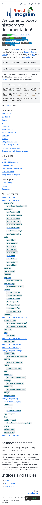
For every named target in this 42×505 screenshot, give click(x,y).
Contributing (7, 183)
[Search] (36, 4)
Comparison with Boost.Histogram (15, 151)
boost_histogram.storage (12, 350)
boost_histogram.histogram (13, 344)
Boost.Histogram (30, 52)
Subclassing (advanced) (11, 148)
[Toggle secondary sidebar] (39, 4)
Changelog (6, 189)
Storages (5, 126)
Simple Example (8, 159)
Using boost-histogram (11, 174)
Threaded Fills (7, 165)
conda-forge (27, 57)
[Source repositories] (21, 4)
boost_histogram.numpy (11, 347)
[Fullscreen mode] (28, 4)
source (17, 49)
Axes (3, 123)
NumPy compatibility (10, 145)
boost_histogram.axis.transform (14, 317)
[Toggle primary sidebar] (2, 4)
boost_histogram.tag (10, 398)
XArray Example (8, 171)
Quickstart (6, 117)
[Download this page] (25, 4)
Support (5, 186)
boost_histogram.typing (11, 402)
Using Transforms (9, 132)
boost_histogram (8, 197)
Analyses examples (9, 141)
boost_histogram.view (10, 435)
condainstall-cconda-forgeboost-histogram (21, 69)
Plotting (5, 138)
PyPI (33, 54)
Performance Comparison (12, 168)
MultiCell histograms (10, 162)
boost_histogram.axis (10, 200)
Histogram (6, 120)
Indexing (5, 135)
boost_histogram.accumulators (14, 338)
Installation (6, 114)
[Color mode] (32, 4)
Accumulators (7, 129)
